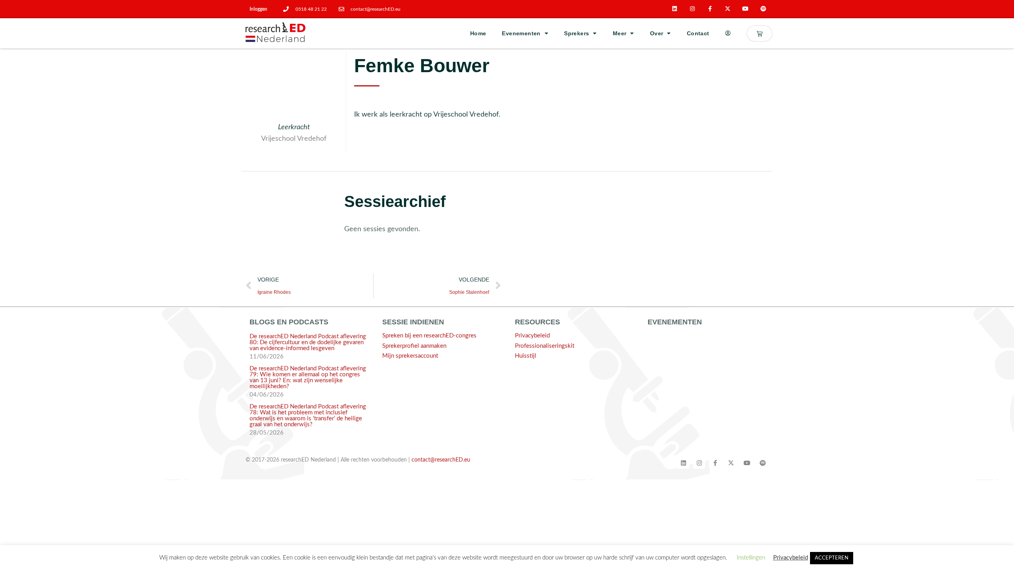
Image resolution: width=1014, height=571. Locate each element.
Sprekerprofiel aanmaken (414, 346)
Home (478, 33)
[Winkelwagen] (759, 33)
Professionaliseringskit (544, 346)
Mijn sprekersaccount (410, 356)
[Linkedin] (675, 9)
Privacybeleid (532, 336)
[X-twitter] (728, 9)
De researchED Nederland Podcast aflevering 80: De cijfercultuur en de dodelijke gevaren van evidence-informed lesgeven (308, 342)
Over (656, 33)
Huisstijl (525, 356)
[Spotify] (763, 9)
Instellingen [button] (751, 558)
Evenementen (521, 33)
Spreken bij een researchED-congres (429, 336)
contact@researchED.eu (441, 460)
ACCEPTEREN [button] (831, 558)
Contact (698, 33)
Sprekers (576, 33)
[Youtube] (746, 9)
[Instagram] (692, 9)
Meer (620, 33)
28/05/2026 (267, 433)
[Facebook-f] (710, 9)
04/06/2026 (267, 395)
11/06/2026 (267, 357)
